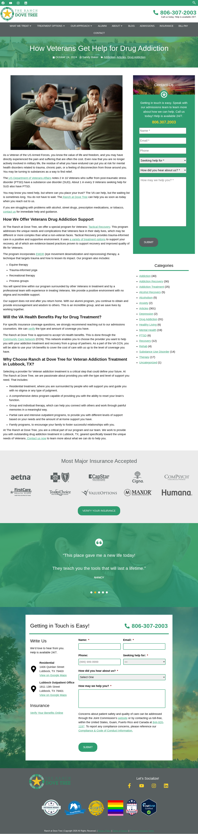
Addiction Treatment (151, 286)
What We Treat (19, 26)
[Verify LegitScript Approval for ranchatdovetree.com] (149, 814)
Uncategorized (148, 362)
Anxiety (143, 303)
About (116, 26)
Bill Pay (183, 26)
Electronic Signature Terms (142, 831)
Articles (121, 57)
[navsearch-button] (194, 3)
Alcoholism (146, 297)
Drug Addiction (136, 57)
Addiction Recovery (151, 281)
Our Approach (80, 26)
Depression (146, 313)
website (122, 718)
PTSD (143, 335)
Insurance (166, 26)
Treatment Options (49, 26)
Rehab (143, 346)
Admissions (147, 26)
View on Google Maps (53, 675)
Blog (131, 26)
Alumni (102, 26)
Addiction (109, 57)
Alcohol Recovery (150, 292)
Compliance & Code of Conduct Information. (105, 730)
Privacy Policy (104, 831)
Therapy (144, 357)
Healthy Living (148, 324)
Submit (148, 242)
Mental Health (147, 330)
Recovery (145, 340)
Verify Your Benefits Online (46, 712)
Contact (99, 33)
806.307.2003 (164, 122)
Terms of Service (120, 831)
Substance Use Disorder (154, 351)
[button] (91, 592)
